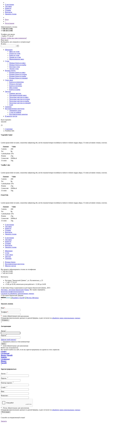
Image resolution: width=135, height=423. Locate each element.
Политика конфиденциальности (12, 291)
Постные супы (14, 67)
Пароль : (4, 378)
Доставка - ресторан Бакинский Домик (15, 290)
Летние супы (14, 69)
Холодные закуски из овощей (20, 103)
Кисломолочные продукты (14, 108)
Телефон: (4, 312)
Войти (3, 344)
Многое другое (10, 266)
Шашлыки (9, 50)
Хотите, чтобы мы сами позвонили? (14, 38)
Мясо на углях (14, 51)
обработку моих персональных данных (66, 318)
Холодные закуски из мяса (18, 97)
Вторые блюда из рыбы (17, 76)
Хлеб (11, 105)
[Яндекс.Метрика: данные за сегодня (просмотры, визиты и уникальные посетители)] (32, 298)
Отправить (5, 320)
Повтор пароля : (7, 383)
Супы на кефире (15, 112)
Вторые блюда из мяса (17, 72)
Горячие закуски (15, 93)
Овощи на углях (15, 57)
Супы (7, 61)
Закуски (8, 91)
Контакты (8, 12)
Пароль (4, 335)
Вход (7, 19)
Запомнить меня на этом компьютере (16, 342)
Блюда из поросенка (16, 82)
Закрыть (4, 421)
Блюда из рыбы (14, 89)
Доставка (8, 6)
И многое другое (11, 116)
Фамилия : (4, 395)
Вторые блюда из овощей (18, 78)
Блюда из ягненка (15, 86)
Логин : (4, 373)
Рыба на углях (14, 55)
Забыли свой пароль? (8, 339)
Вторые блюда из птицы (18, 74)
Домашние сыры (15, 110)
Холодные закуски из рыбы (19, 101)
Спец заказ (9, 80)
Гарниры (8, 107)
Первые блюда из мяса (17, 63)
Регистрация (9, 23)
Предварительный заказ (17, 95)
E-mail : (4, 387)
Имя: (3, 308)
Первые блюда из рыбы (17, 65)
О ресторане (9, 4)
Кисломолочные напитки (18, 114)
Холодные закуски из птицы (19, 99)
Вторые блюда (10, 70)
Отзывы (8, 10)
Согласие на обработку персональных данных (17, 293)
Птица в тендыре (15, 84)
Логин (3, 331)
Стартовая (8, 129)
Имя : (3, 391)
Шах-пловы (13, 88)
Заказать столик (10, 14)
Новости (8, 8)
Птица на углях (14, 53)
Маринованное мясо (16, 59)
